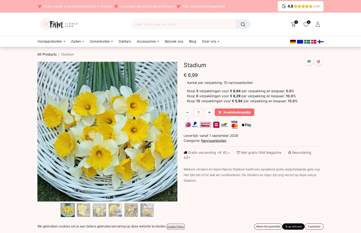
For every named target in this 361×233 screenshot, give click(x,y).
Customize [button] (314, 226)
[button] (47, 131)
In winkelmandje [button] (237, 112)
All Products (47, 54)
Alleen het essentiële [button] (268, 226)
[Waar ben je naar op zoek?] (243, 24)
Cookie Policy (176, 226)
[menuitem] (125, 41)
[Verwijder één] (187, 112)
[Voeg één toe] (209, 112)
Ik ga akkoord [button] (293, 226)
